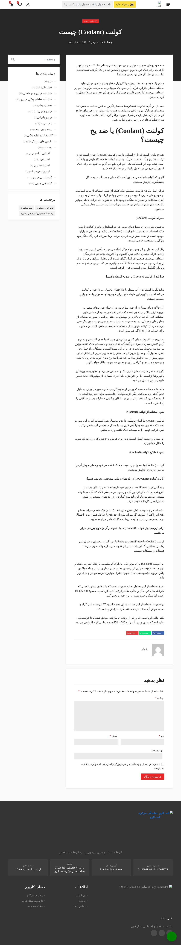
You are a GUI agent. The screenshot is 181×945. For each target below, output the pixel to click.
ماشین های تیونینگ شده (39, 141)
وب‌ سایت (156, 750)
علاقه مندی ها (35, 906)
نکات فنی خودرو (43, 183)
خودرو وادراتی (44, 117)
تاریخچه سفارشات (32, 900)
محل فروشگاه (35, 895)
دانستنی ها (46, 123)
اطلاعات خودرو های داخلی (37, 93)
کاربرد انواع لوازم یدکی (39, 135)
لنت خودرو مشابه (45, 207)
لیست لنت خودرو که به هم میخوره (37, 213)
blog (47, 81)
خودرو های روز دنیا (42, 111)
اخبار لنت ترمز (42, 165)
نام (161, 735)
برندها (82, 900)
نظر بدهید (73, 42)
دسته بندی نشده (43, 129)
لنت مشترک (26, 207)
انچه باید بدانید (44, 105)
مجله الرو (47, 147)
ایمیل (114, 735)
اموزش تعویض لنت (39, 171)
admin (103, 42)
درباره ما (80, 895)
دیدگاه (159, 698)
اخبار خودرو (43, 159)
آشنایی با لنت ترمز (39, 153)
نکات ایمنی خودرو (90, 21)
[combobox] (87, 4)
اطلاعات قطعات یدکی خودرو (36, 99)
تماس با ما (79, 906)
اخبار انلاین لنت (44, 87)
